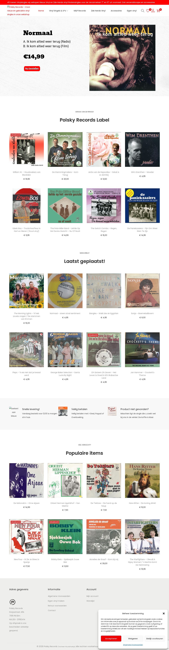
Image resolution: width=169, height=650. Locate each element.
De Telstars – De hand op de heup (104, 504)
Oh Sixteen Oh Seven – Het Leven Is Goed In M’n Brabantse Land (104, 375)
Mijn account (92, 596)
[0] (147, 10)
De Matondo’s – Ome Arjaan (27, 503)
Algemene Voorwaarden (133, 645)
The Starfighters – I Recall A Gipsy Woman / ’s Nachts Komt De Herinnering (142, 562)
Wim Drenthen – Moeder (142, 172)
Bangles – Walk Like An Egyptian (103, 313)
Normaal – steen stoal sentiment (65, 313)
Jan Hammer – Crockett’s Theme (142, 374)
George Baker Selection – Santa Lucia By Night (65, 374)
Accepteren (111, 638)
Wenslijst (90, 601)
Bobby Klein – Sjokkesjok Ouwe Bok (65, 560)
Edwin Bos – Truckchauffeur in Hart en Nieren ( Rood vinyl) (26, 229)
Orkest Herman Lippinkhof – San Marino (65, 504)
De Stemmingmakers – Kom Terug (65, 173)
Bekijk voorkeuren (154, 638)
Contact (52, 610)
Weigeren (133, 638)
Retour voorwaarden (57, 605)
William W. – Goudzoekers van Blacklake (26, 173)
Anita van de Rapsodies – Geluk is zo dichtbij (103, 173)
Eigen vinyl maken (56, 601)
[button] (163, 613)
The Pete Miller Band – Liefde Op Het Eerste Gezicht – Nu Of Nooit (65, 229)
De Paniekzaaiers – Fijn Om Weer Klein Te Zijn (142, 229)
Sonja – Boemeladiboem (142, 313)
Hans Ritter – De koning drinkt (142, 503)
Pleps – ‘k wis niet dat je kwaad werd (27, 374)
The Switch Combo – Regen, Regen (104, 229)
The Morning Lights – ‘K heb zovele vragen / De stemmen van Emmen (26, 316)
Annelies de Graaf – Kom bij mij (104, 559)
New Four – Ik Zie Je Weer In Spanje (26, 560)
